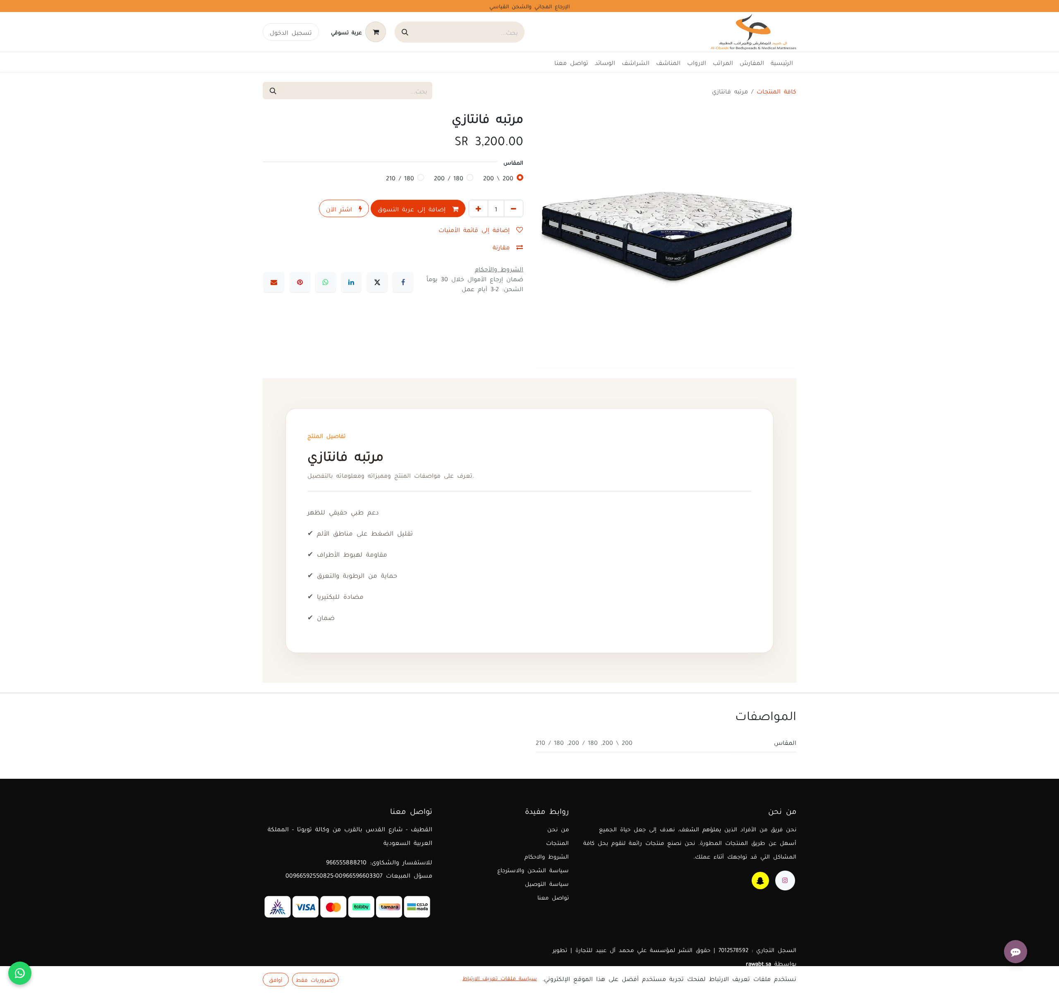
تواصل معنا (553, 897)
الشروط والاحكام (547, 856)
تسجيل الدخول (291, 32)
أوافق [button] (275, 979)
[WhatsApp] (325, 282)
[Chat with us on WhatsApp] (19, 973)
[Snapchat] (760, 880)
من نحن (558, 829)
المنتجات (557, 842)
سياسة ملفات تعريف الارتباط (499, 978)
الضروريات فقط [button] (315, 979)
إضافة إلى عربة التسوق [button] (413, 208)
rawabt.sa (758, 963)
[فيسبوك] (403, 282)
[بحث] (405, 32)
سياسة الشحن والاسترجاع (533, 869)
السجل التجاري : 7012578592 (757, 949)
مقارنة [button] (503, 246)
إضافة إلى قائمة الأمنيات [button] (475, 229)
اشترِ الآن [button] (340, 208)
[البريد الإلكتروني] (274, 282)
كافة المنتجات (776, 90)
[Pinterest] (300, 282)
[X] (377, 282)
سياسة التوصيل (547, 883)
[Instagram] (785, 880)
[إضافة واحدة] (478, 208)
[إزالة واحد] (513, 208)
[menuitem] (781, 62)
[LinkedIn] (351, 282)
